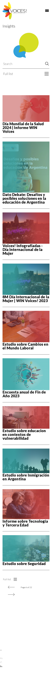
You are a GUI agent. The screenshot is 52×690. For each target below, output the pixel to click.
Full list (8, 74)
